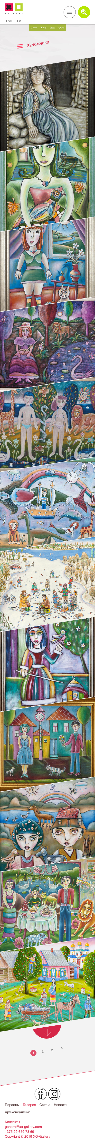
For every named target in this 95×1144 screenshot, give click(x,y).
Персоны (12, 1105)
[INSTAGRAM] (54, 1094)
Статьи (44, 1105)
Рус (9, 21)
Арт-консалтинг (17, 1112)
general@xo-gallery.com (23, 1127)
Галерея (29, 1105)
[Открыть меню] (70, 12)
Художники (38, 44)
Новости (60, 1105)
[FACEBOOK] (41, 1094)
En (19, 21)
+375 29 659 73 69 (19, 1132)
